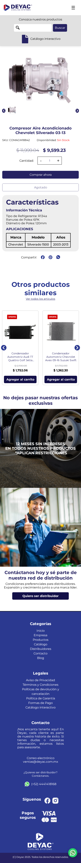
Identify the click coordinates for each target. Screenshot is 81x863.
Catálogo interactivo (40, 707)
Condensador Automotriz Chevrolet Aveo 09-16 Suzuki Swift (60, 357)
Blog (40, 658)
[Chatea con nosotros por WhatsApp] (72, 852)
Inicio (41, 630)
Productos (40, 640)
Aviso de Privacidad (40, 680)
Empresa (40, 635)
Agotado (40, 187)
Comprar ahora (41, 175)
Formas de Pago (40, 703)
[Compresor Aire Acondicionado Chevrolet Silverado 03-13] (12, 110)
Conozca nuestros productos (40, 19)
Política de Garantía (40, 698)
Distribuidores (40, 649)
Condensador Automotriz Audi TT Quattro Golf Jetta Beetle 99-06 (20, 357)
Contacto (40, 653)
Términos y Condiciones (40, 684)
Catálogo (40, 644)
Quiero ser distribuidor (40, 596)
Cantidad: (26, 160)
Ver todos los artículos (40, 298)
